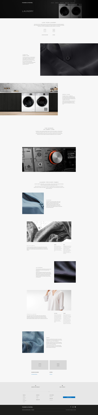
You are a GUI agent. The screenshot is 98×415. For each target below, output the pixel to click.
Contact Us (51, 396)
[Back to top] (49, 392)
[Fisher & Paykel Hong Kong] (27, 2)
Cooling (24, 399)
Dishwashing (24, 400)
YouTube (75, 407)
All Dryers (51, 374)
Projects (37, 396)
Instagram (73, 407)
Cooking (24, 396)
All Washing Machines (34, 374)
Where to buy (69, 397)
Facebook (70, 407)
